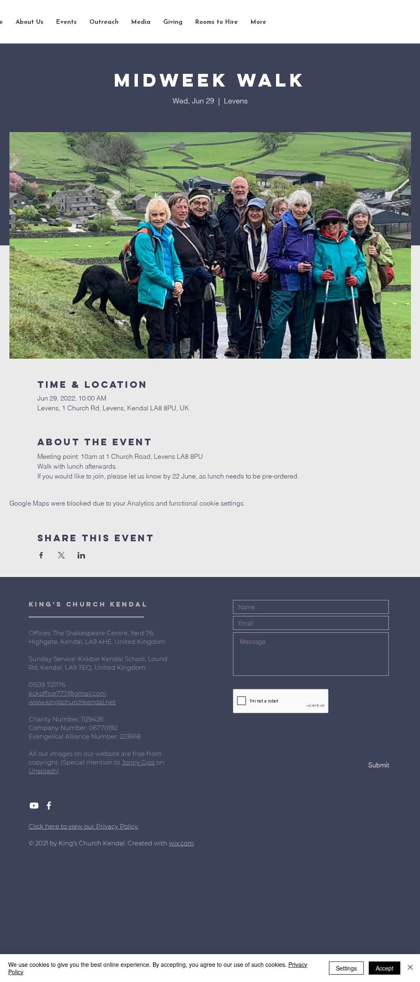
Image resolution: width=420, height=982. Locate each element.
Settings (346, 968)
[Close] (410, 968)
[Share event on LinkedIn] (81, 555)
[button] (29, 22)
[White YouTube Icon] (34, 805)
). (58, 771)
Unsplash (43, 771)
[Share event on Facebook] (41, 555)
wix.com (181, 843)
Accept (384, 968)
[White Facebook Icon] (48, 805)
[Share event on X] (61, 555)
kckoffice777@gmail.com (67, 693)
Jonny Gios (138, 762)
